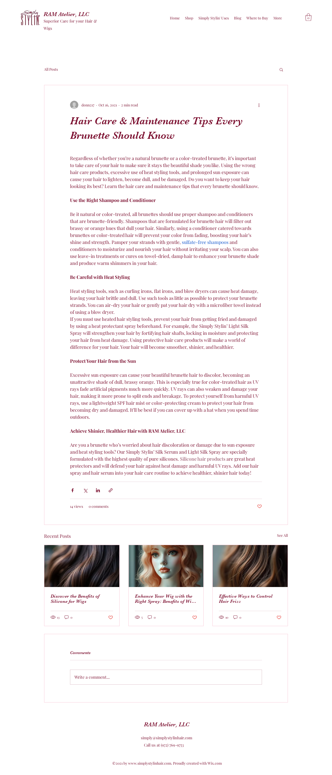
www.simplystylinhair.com (149, 763)
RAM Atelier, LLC (66, 14)
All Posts (51, 69)
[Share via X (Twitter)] (85, 490)
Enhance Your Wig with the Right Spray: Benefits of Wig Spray (164, 598)
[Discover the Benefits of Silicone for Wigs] (81, 566)
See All (282, 535)
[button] (308, 17)
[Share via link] (110, 490)
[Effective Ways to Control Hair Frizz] (250, 566)
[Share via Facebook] (72, 490)
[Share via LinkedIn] (97, 490)
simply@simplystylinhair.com (166, 737)
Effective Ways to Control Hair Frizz (246, 598)
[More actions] (259, 105)
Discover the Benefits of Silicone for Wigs (75, 598)
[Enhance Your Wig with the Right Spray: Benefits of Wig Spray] (166, 566)
